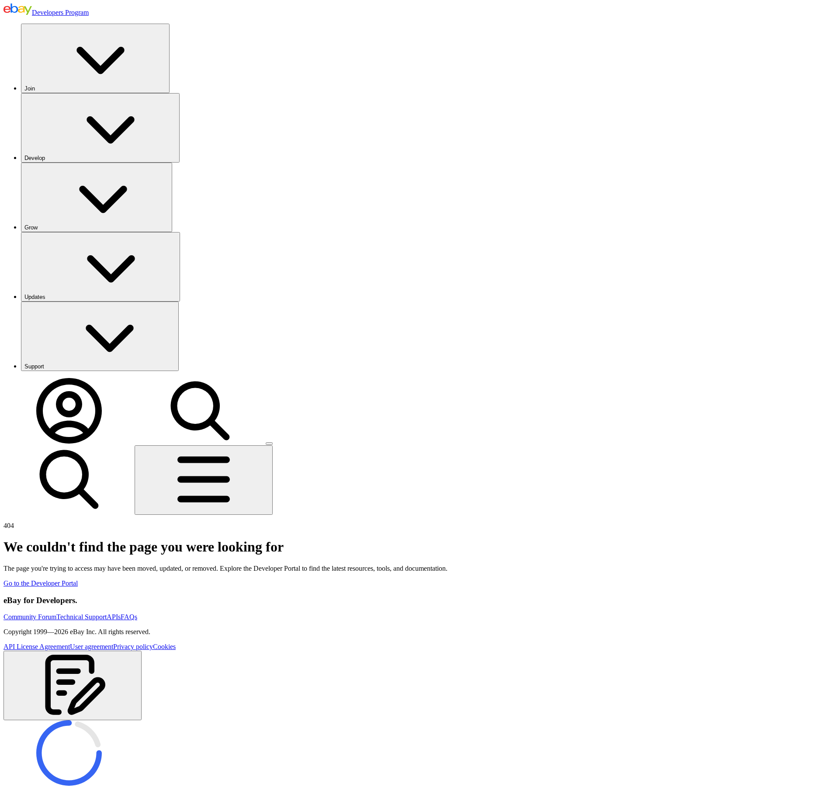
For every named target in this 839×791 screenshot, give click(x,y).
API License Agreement (36, 646)
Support (34, 366)
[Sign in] (69, 441)
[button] (72, 685)
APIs (114, 617)
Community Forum (29, 617)
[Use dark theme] (269, 443)
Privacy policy (133, 646)
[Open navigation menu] (204, 480)
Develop (34, 158)
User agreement (91, 646)
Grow (31, 227)
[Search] (200, 441)
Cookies (164, 646)
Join (29, 88)
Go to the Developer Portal (40, 583)
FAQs (129, 617)
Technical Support (81, 617)
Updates (34, 297)
